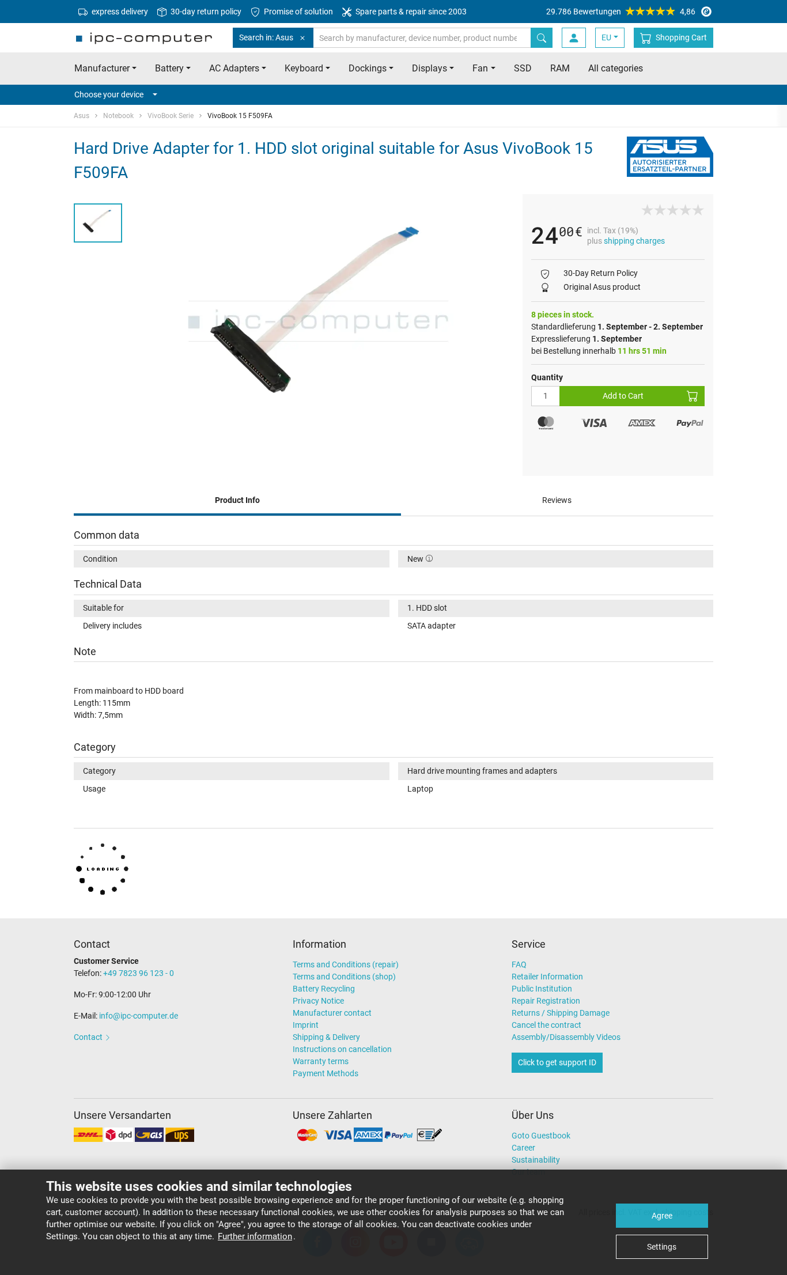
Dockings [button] (368, 68)
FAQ (519, 964)
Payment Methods (325, 1073)
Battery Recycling (324, 988)
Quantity (547, 377)
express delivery (119, 11)
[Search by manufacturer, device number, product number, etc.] (542, 38)
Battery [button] (169, 68)
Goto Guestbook (541, 1135)
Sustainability (536, 1159)
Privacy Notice (318, 1000)
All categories (615, 68)
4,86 (620, 11)
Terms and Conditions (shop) (344, 976)
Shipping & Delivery (326, 1037)
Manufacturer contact (332, 1012)
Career (523, 1147)
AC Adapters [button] (234, 68)
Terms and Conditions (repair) (346, 964)
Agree (662, 1215)
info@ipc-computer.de (138, 1015)
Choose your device (108, 94)
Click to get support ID (557, 1062)
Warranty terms (321, 1061)
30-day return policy (205, 11)
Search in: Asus (266, 37)
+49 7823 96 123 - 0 (138, 973)
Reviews (557, 500)
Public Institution (542, 988)
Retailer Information (547, 976)
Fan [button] (480, 68)
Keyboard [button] (304, 68)
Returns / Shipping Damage (561, 1012)
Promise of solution (297, 11)
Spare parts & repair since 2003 (410, 11)
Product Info (237, 500)
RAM (560, 68)
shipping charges (634, 240)
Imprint (306, 1025)
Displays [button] (429, 68)
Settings (661, 1246)
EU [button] (606, 37)
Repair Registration (546, 1000)
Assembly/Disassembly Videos (566, 1037)
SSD (523, 68)
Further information (255, 1236)
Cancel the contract (546, 1025)
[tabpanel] (322, 321)
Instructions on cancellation (342, 1049)
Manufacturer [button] (102, 68)
